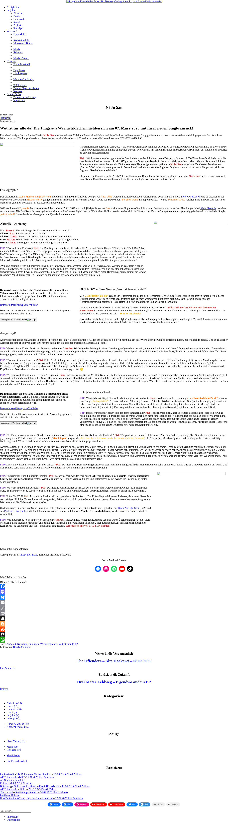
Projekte (11, 10)
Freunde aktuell (21, 64)
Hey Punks (19, 70)
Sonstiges (18, 28)
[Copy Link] (114, 607)
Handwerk (19, 19)
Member (25, 647)
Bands (16, 16)
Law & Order (14, 94)
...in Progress (20, 73)
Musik (16, 49)
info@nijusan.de (28, 554)
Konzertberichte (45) (18, 726)
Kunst (16, 22)
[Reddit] (114, 629)
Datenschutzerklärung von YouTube (19, 304)
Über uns (11, 61)
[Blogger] (114, 624)
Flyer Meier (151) (16, 741)
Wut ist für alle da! (68, 644)
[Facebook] (114, 586)
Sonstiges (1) (13, 718)
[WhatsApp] (114, 640)
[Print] (114, 613)
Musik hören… (21, 58)
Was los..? (12, 31)
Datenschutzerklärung (24, 97)
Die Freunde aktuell (17, 761)
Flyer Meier (19, 34)
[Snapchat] (114, 618)
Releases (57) (14, 749)
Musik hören (13, 755)
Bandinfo (5, 118)
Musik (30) (12, 746)
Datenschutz (13, 819)
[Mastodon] (114, 591)
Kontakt (17, 91)
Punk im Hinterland (14, 511)
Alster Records (208, 208)
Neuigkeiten (13, 7)
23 (14, 644)
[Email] (114, 602)
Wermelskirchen (48, 644)
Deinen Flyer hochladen (26, 88)
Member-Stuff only (23, 79)
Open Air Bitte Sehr (128, 508)
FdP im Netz (20, 85)
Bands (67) (12, 706)
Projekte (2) (13, 715)
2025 (9, 644)
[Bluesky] (114, 597)
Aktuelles (18, 13)
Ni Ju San (22, 644)
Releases (18, 52)
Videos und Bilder (23, 43)
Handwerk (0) (14, 709)
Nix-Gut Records (191, 196)
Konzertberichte (21, 40)
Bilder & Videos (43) (18, 723)
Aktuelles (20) (14, 703)
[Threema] (114, 634)
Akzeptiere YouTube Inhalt (14, 319)
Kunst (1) (12, 712)
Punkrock (34, 644)
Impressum (19, 100)
